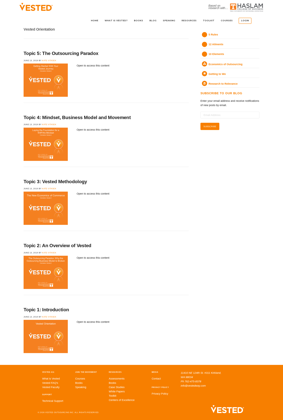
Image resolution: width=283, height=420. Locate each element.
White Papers (117, 391)
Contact (156, 378)
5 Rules (213, 34)
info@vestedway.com (193, 385)
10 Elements (216, 54)
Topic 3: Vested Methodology (55, 181)
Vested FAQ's (50, 382)
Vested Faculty (51, 387)
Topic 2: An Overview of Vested (57, 245)
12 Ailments (216, 44)
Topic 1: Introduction (46, 309)
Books (79, 382)
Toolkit (112, 395)
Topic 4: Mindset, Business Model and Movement (77, 117)
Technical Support (52, 400)
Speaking (80, 387)
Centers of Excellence (122, 400)
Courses (80, 378)
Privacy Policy (160, 393)
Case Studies (117, 387)
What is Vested (51, 378)
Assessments (117, 378)
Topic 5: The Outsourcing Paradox (61, 53)
